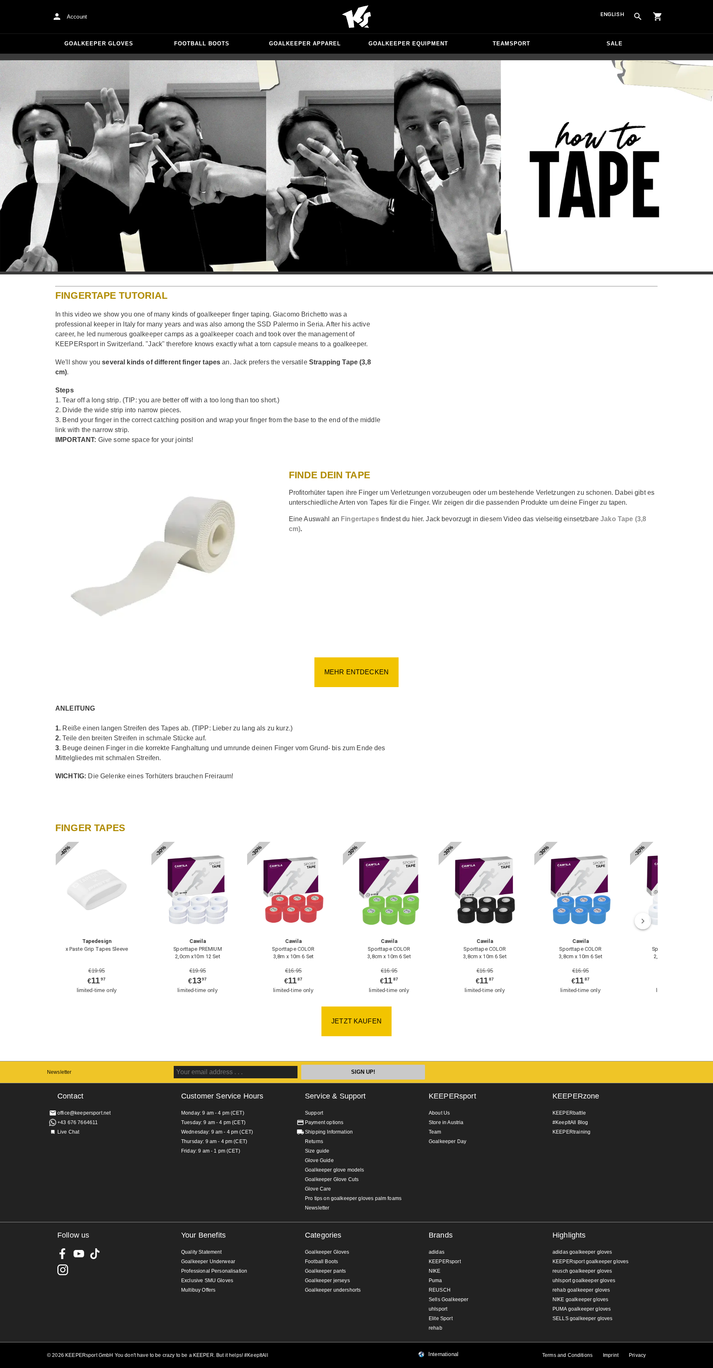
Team (435, 1132)
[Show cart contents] (657, 16)
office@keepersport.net (84, 1113)
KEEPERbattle (569, 1113)
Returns (314, 1141)
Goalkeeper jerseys (327, 1280)
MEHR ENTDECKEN (356, 672)
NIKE (435, 1271)
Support (314, 1113)
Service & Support (335, 1096)
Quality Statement (201, 1252)
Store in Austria (446, 1122)
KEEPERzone (576, 1096)
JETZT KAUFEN (356, 1021)
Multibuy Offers (198, 1290)
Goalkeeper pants (325, 1271)
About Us (439, 1113)
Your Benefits (203, 1235)
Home (356, 16)
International (443, 1354)
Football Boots (201, 43)
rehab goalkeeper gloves (581, 1290)
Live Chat (68, 1132)
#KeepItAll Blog (570, 1122)
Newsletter (59, 1072)
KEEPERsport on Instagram (62, 1269)
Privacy (637, 1355)
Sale (615, 43)
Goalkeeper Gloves (98, 43)
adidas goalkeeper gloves (582, 1252)
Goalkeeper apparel (305, 43)
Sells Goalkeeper (448, 1299)
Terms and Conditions (567, 1355)
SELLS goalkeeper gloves (582, 1318)
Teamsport (511, 43)
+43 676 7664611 (77, 1122)
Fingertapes (360, 518)
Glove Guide (319, 1160)
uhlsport (438, 1309)
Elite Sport (441, 1318)
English (612, 14)
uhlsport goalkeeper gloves (583, 1280)
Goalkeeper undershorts (333, 1290)
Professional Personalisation (214, 1271)
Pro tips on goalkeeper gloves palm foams (353, 1198)
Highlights (569, 1235)
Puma (435, 1280)
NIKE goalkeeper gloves (580, 1299)
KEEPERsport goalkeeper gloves (590, 1261)
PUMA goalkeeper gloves (581, 1309)
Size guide (317, 1151)
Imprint (611, 1355)
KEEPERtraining (571, 1132)
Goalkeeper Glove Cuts (332, 1179)
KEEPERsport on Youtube (78, 1253)
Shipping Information (329, 1132)
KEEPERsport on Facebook (62, 1253)
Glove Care (318, 1189)
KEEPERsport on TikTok (95, 1253)
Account (77, 17)
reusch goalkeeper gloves (582, 1271)
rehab (435, 1328)
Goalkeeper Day (447, 1141)
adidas (436, 1252)
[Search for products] (638, 16)
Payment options (324, 1122)
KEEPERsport (452, 1096)
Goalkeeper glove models (334, 1170)
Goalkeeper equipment (408, 43)
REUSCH (440, 1290)
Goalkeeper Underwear (208, 1261)
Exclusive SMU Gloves (207, 1280)
